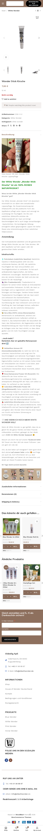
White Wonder (14, 11)
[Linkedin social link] (16, 125)
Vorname (5, 629)
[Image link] (9, 742)
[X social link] (10, 125)
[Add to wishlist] (17, 521)
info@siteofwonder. (19, 794)
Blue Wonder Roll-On (30, 537)
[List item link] (21, 684)
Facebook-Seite (34, 440)
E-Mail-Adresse (8, 621)
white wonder (17, 122)
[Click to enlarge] (6, 57)
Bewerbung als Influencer (33, 3)
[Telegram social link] (19, 125)
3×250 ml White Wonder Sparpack (19, 435)
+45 (13, 666)
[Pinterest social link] (13, 125)
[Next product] (40, 10)
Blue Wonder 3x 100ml (11, 537)
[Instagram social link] (10, 760)
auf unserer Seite (17, 452)
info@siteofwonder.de (23, 671)
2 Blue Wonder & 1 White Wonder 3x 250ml (9, 585)
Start (4, 11)
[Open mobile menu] (3, 3)
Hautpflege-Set (29, 583)
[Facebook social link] (8, 125)
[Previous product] (35, 10)
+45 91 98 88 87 (16, 784)
